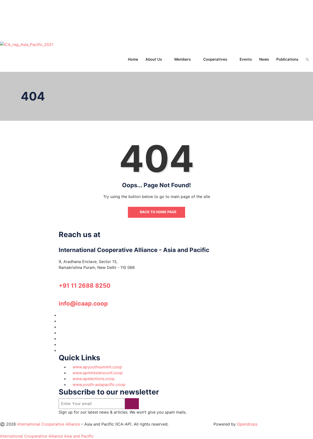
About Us (153, 59)
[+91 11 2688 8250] (60, 279)
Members (182, 59)
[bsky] (61, 350)
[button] (307, 59)
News (264, 59)
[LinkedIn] (60, 332)
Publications (287, 59)
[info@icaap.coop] (60, 297)
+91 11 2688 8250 (85, 285)
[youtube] (1, 26)
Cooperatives (215, 59)
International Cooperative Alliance (48, 424)
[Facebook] (1, 8)
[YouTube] (60, 338)
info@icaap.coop (83, 303)
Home (133, 59)
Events (246, 59)
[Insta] (60, 326)
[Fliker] (1, 32)
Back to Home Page (158, 212)
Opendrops (247, 424)
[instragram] (1, 14)
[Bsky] (2, 38)
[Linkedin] (1, 20)
